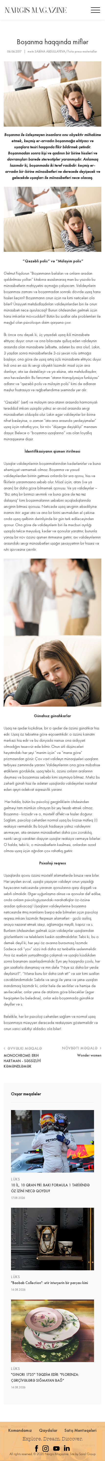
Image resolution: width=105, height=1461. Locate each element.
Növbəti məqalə (80, 1048)
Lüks (15, 1179)
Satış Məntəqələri (80, 1430)
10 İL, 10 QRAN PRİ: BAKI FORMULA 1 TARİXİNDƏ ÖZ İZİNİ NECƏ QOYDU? (50, 1188)
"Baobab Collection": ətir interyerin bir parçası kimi (49, 1282)
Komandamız (20, 1430)
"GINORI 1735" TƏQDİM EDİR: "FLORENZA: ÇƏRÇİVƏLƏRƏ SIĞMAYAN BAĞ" (45, 1377)
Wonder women (89, 1055)
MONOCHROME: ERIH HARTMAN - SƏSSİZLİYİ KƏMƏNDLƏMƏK (22, 1061)
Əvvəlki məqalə (24, 1048)
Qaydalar (48, 1430)
